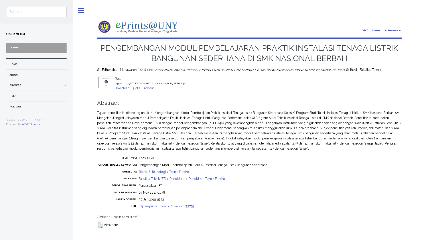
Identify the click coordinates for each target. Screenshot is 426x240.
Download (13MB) (127, 88)
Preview (148, 88)
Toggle (81, 10)
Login (14, 47)
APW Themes (31, 124)
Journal (376, 30)
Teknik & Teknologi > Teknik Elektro (164, 172)
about (14, 74)
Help (13, 96)
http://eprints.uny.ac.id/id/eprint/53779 (166, 206)
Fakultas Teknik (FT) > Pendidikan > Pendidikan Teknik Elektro (182, 178)
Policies (16, 106)
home (13, 64)
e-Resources (393, 30)
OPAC (365, 30)
